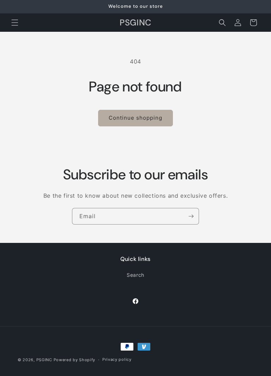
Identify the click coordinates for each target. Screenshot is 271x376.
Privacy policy (117, 359)
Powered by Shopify (75, 359)
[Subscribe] (191, 216)
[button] (15, 22)
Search (135, 275)
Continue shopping (135, 117)
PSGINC (44, 359)
